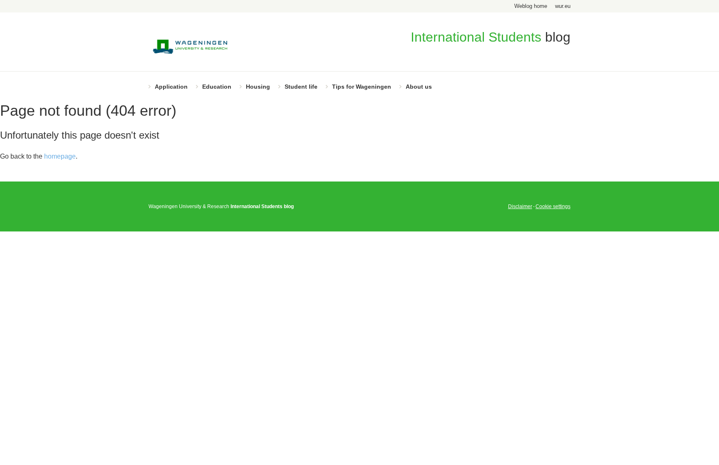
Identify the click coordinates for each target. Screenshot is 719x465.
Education (216, 86)
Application (171, 86)
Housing (258, 86)
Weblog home (530, 6)
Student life (301, 86)
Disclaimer (520, 206)
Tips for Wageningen (361, 86)
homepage (60, 156)
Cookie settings (553, 206)
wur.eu (562, 6)
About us (419, 86)
